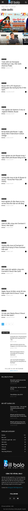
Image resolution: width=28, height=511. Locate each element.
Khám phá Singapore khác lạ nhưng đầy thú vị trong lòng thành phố (17, 353)
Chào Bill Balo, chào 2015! (16, 394)
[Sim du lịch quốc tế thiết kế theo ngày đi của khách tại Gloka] (11, 39)
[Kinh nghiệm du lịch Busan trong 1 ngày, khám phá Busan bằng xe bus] (14, 147)
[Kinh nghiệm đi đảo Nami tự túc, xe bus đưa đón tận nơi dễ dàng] (14, 193)
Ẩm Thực (4, 107)
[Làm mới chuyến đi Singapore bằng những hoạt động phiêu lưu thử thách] (5, 361)
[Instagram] (13, 498)
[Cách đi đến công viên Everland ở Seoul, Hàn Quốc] (14, 215)
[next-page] (12, 324)
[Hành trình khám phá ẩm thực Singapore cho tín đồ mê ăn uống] (5, 346)
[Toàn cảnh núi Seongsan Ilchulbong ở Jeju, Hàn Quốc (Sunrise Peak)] (14, 53)
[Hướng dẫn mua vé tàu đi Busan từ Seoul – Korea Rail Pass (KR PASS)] (14, 169)
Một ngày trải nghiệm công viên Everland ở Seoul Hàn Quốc (13, 270)
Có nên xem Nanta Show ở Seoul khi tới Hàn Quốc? (13, 314)
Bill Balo (3, 67)
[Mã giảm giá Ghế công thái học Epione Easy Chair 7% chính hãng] (5, 416)
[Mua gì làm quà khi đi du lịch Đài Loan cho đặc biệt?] (5, 382)
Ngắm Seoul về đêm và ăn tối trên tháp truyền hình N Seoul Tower (14, 292)
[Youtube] (17, 498)
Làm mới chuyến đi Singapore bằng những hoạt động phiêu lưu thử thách (18, 361)
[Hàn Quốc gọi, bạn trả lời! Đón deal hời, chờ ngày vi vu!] (14, 22)
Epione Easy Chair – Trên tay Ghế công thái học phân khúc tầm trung (18, 408)
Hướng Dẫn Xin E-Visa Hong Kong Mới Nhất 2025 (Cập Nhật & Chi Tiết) (18, 338)
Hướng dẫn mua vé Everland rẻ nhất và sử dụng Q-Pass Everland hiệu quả (13, 247)
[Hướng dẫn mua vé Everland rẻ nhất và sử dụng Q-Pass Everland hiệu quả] (14, 237)
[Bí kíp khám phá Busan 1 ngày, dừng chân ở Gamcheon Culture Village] (14, 123)
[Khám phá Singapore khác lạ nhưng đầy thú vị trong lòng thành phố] (5, 353)
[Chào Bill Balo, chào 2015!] (5, 396)
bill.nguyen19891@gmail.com (15, 487)
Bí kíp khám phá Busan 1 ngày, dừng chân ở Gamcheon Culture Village (13, 134)
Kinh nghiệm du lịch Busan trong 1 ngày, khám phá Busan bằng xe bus (14, 156)
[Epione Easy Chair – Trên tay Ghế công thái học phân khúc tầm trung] (5, 408)
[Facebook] (10, 498)
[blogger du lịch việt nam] (14, 464)
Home (3, 6)
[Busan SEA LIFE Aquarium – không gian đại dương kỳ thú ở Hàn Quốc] (14, 77)
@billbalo (14, 371)
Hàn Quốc (4, 24)
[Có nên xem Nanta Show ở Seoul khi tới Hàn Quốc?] (14, 305)
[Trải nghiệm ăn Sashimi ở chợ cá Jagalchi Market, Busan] (14, 101)
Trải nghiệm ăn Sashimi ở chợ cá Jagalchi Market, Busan (13, 111)
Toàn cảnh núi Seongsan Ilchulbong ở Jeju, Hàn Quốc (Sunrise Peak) (11, 64)
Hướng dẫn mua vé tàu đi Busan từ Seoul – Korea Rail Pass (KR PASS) (14, 179)
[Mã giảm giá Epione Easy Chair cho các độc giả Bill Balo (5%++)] (5, 423)
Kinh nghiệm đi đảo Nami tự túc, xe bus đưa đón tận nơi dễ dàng (13, 202)
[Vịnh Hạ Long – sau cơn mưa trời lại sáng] (5, 389)
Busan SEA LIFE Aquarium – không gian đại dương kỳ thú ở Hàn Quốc (14, 88)
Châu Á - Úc (7, 6)
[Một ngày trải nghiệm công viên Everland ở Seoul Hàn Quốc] (14, 261)
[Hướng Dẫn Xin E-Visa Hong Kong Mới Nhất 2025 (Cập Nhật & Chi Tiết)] (5, 338)
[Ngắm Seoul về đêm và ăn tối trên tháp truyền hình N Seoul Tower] (14, 283)
